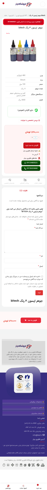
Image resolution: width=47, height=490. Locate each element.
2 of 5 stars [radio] (31, 224)
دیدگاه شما (38, 228)
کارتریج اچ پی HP (21, 15)
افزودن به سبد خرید (31, 145)
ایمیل (40, 266)
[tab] (23, 191)
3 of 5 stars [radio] (29, 224)
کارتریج (11, 15)
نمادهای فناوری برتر (30, 158)
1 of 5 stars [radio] (33, 224)
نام (41, 256)
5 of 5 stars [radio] (26, 224)
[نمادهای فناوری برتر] (39, 158)
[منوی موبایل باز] (42, 4)
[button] (31, 320)
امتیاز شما (40, 224)
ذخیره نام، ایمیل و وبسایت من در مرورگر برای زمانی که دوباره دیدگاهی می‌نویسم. (24, 278)
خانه (5, 15)
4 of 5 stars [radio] (28, 224)
